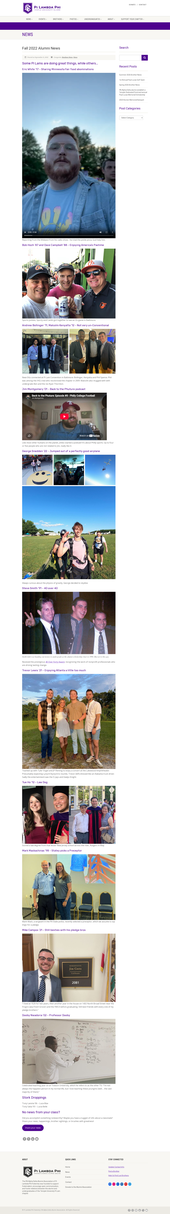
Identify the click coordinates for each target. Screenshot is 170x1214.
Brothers (57, 19)
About (110, 19)
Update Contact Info (116, 1167)
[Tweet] (28, 1139)
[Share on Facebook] (24, 1139)
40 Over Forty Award (55, 662)
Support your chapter (131, 19)
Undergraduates (92, 19)
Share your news (33, 1127)
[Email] (37, 1139)
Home (67, 1167)
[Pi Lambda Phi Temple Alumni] (42, 8)
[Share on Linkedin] (32, 1139)
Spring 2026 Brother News (129, 85)
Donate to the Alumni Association (78, 1187)
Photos (73, 19)
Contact (143, 5)
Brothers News (67, 57)
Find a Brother (113, 1171)
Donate (132, 5)
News (28, 19)
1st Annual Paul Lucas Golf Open (132, 80)
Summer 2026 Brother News (130, 75)
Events (42, 19)
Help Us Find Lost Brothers (118, 1176)
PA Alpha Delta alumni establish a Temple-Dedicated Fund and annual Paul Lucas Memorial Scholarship (133, 92)
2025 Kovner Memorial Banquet (131, 100)
